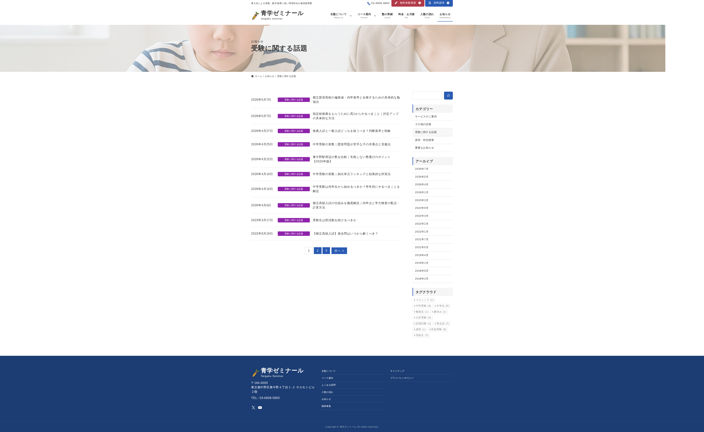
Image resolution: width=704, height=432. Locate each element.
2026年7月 (422, 168)
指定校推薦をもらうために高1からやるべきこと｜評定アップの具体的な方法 (356, 116)
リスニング (425, 300)
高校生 (422, 335)
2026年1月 (422, 192)
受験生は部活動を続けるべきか (334, 220)
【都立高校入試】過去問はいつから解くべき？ (345, 233)
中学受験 (423, 306)
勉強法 (422, 311)
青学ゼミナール (282, 13)
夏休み (440, 311)
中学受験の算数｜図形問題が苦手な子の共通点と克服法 (352, 144)
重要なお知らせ (424, 147)
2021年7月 (422, 239)
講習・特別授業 (424, 139)
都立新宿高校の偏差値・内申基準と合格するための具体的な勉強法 (356, 99)
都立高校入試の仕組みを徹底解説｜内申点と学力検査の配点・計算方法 (356, 205)
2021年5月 (422, 247)
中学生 (443, 306)
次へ (339, 250)
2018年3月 (422, 278)
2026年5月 (422, 176)
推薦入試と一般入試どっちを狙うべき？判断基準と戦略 (352, 130)
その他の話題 (423, 124)
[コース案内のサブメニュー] (375, 16)
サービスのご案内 (426, 116)
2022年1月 (422, 231)
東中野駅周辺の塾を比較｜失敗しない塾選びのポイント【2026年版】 (352, 159)
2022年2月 (422, 223)
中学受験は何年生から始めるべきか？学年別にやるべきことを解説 (356, 189)
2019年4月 (422, 255)
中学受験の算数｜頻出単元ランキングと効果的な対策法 (352, 174)
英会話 (443, 323)
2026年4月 (422, 184)
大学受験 (423, 317)
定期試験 (423, 323)
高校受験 (439, 329)
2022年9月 (422, 207)
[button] (407, 3)
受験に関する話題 (294, 99)
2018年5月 (422, 270)
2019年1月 (422, 262)
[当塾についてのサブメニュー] (351, 16)
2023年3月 (422, 200)
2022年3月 (422, 215)
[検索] (448, 96)
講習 (421, 329)
